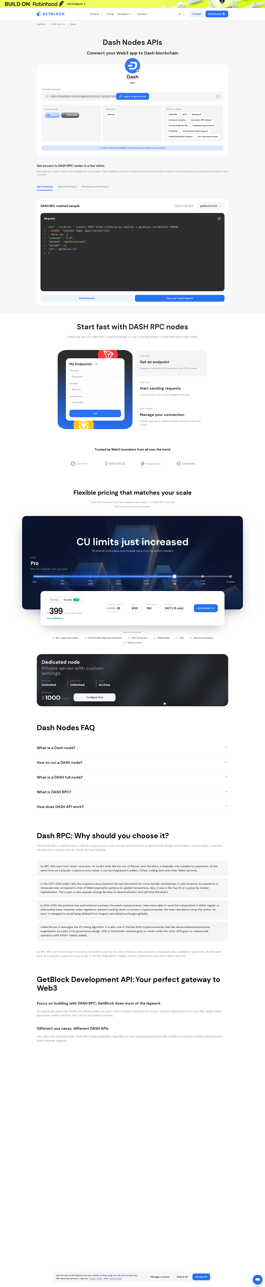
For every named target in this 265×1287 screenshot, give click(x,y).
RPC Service (58, 24)
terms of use (115, 1278)
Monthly (54, 600)
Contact (196, 13)
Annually (71, 600)
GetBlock (41, 24)
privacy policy (96, 1278)
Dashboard (214, 13)
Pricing (110, 14)
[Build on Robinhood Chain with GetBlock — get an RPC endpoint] (132, 4)
